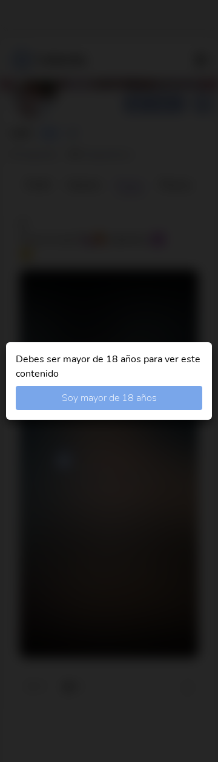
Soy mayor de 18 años (109, 398)
